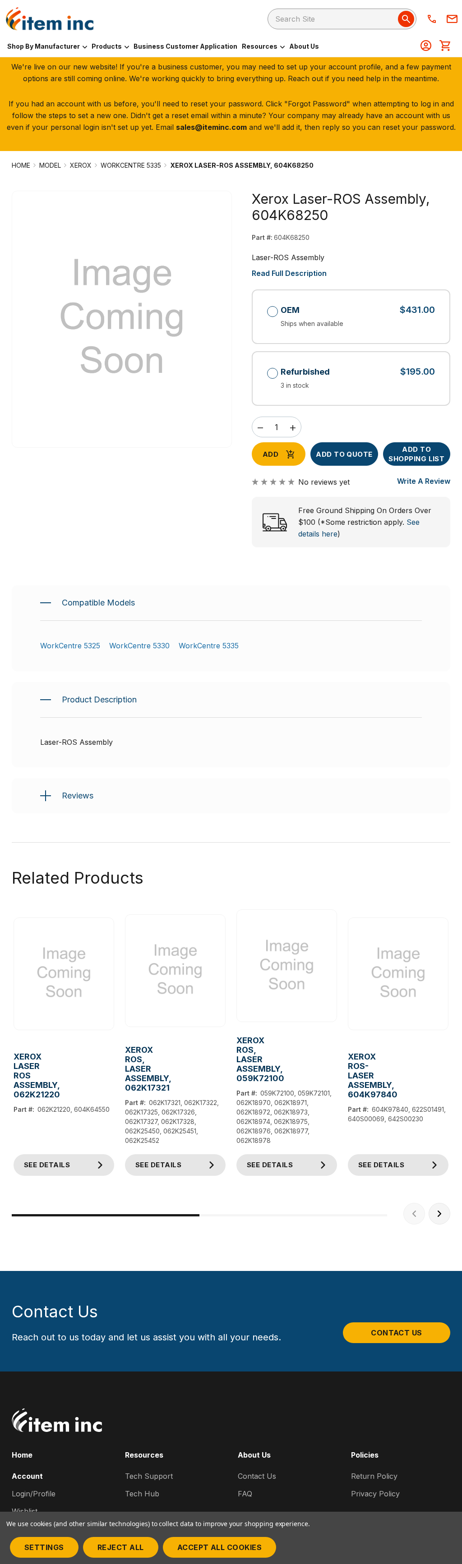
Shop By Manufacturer (44, 46)
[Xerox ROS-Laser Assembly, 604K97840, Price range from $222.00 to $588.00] (398, 973)
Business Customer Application (185, 46)
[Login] (425, 46)
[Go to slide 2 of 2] (293, 1215)
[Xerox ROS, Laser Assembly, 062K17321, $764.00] (175, 970)
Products (107, 46)
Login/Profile (33, 1493)
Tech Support (149, 1476)
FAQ (245, 1493)
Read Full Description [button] (289, 273)
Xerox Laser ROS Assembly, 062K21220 (14, 1075)
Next (439, 1214)
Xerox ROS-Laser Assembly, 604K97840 (348, 1075)
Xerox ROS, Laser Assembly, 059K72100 (237, 1059)
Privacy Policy (375, 1493)
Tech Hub (142, 1493)
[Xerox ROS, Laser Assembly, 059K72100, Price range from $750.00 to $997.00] (286, 966)
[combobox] (342, 19)
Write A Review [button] (423, 481)
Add (270, 454)
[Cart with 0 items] (444, 46)
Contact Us (396, 1332)
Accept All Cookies (219, 1547)
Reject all (120, 1547)
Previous (414, 1214)
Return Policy (374, 1476)
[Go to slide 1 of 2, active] (105, 1215)
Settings (44, 1547)
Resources (260, 46)
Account (27, 1476)
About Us (304, 46)
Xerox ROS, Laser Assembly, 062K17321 (125, 1068)
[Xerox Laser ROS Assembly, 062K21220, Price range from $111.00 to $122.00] (63, 973)
